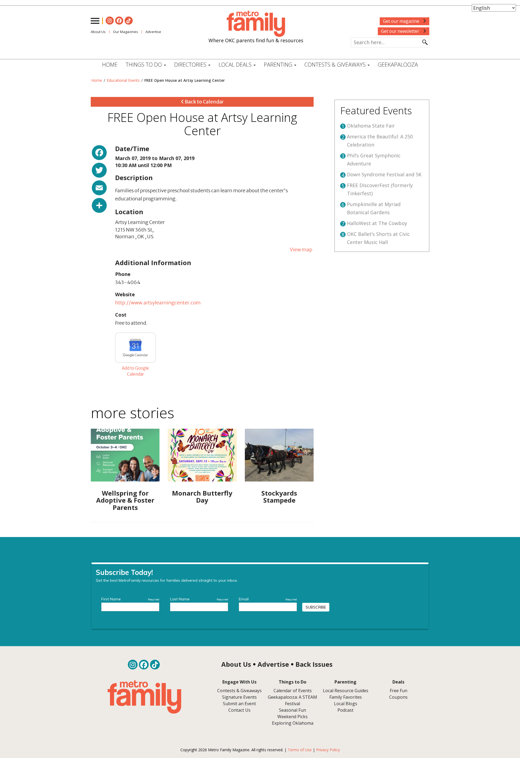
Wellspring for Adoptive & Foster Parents (125, 500)
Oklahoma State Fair (371, 125)
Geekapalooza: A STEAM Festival (292, 700)
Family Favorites (345, 697)
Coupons (398, 697)
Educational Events (123, 80)
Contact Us (239, 710)
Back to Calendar (204, 102)
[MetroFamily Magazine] (256, 24)
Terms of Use (300, 749)
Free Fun (398, 691)
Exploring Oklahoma (292, 723)
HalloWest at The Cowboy (377, 223)
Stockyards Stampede (279, 497)
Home (110, 64)
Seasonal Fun (292, 710)
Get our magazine (401, 21)
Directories (191, 64)
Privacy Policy (328, 749)
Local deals (236, 64)
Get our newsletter (400, 31)
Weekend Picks (292, 717)
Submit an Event (239, 704)
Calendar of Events (293, 691)
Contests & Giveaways (335, 64)
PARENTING (279, 64)
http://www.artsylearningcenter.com (158, 303)
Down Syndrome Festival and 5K (384, 174)
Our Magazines (125, 31)
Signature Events (239, 697)
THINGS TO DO (144, 64)
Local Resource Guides (345, 691)
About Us (98, 31)
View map (301, 249)
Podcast (345, 710)
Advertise (153, 31)
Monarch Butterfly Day (202, 497)
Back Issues (314, 664)
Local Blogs (345, 704)
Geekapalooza (398, 64)
